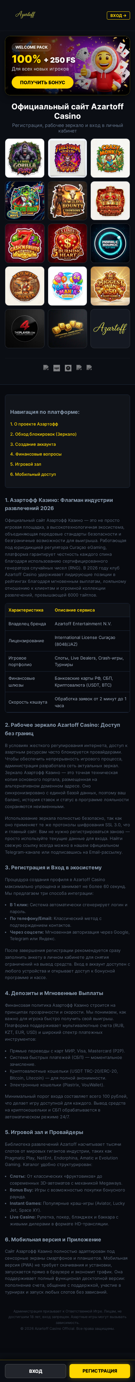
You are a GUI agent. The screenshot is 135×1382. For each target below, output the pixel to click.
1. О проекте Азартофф (34, 424)
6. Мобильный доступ (33, 474)
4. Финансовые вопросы (36, 454)
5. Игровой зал (25, 464)
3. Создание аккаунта (33, 444)
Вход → (118, 15)
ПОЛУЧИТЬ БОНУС (42, 82)
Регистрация (100, 1371)
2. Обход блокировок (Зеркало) (43, 434)
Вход (35, 1371)
